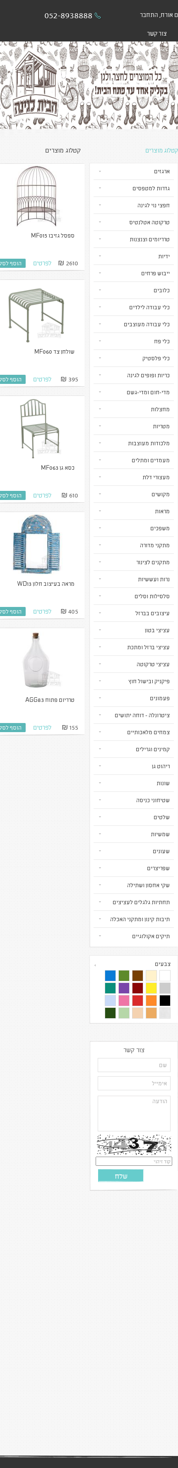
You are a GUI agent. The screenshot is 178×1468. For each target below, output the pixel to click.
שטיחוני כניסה (153, 800)
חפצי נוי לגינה (153, 205)
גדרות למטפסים (151, 188)
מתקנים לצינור (153, 562)
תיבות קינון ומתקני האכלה (140, 919)
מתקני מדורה (155, 545)
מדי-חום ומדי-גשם (148, 392)
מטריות (161, 426)
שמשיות (160, 834)
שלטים (162, 817)
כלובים (162, 290)
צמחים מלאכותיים (148, 732)
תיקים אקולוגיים (151, 936)
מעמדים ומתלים (151, 460)
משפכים (160, 528)
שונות (163, 783)
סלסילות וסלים (152, 596)
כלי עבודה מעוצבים (147, 324)
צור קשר (157, 33)
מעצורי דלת (156, 477)
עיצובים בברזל (152, 613)
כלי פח (162, 341)
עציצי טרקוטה (153, 664)
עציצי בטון (157, 630)
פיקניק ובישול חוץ (149, 681)
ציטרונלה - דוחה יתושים (142, 715)
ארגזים (162, 171)
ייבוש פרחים (155, 273)
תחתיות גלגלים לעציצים (141, 902)
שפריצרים (158, 868)
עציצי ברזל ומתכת (148, 647)
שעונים (161, 851)
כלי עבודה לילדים (149, 307)
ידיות (164, 256)
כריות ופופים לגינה (148, 375)
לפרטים (42, 263)
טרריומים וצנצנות (150, 239)
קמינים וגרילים (153, 749)
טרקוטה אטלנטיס (149, 222)
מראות (162, 511)
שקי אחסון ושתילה (148, 885)
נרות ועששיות (154, 579)
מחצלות (160, 409)
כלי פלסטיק (156, 358)
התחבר (149, 14)
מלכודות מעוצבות (149, 443)
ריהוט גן (161, 766)
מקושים (161, 494)
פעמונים (160, 698)
